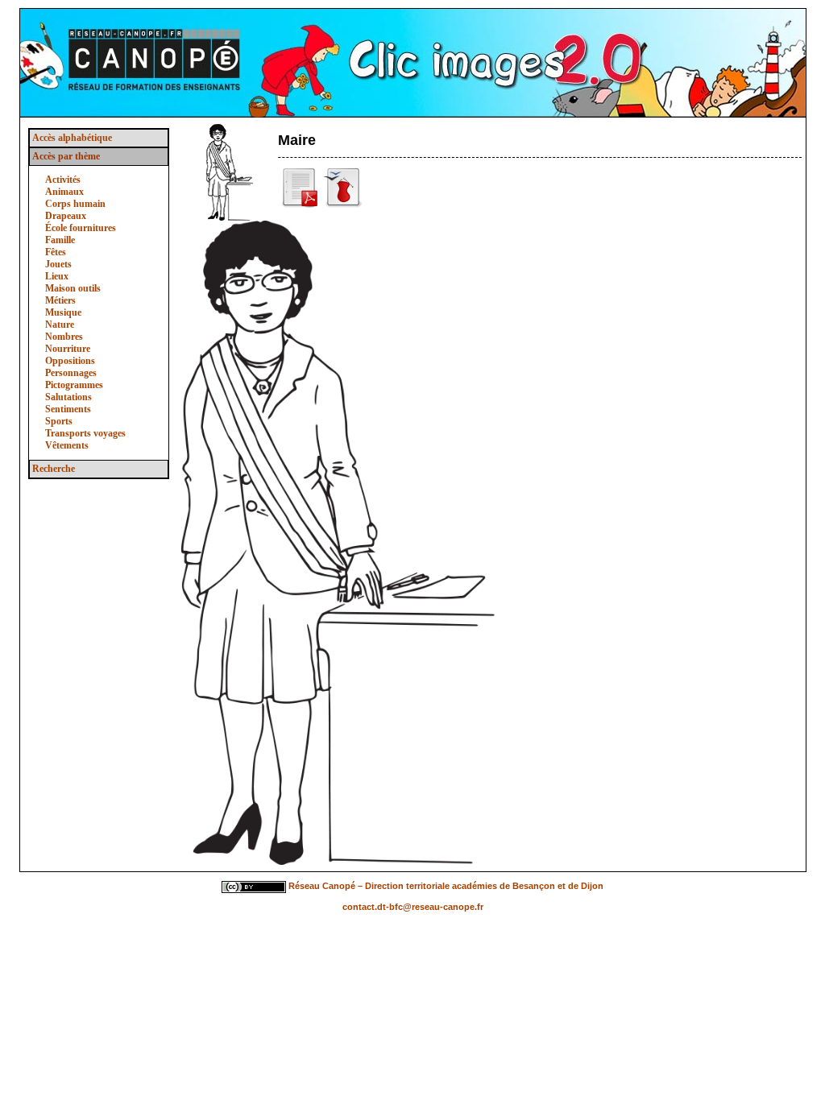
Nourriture (67, 348)
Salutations (68, 397)
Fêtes (55, 252)
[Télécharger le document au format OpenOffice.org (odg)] (343, 204)
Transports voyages (85, 433)
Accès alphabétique (72, 137)
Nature (59, 324)
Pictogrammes (74, 385)
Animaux (64, 191)
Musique (63, 312)
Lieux (56, 276)
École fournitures (80, 228)
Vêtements (67, 445)
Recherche (53, 468)
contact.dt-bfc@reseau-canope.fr (412, 907)
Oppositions (70, 360)
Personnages (71, 372)
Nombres (64, 336)
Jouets (58, 264)
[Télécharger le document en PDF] (300, 204)
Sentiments (68, 409)
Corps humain (75, 203)
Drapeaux (65, 215)
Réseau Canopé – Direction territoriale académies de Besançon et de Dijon (445, 886)
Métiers (60, 300)
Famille (60, 240)
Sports (59, 421)
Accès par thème (66, 156)
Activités (63, 179)
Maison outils (73, 288)
